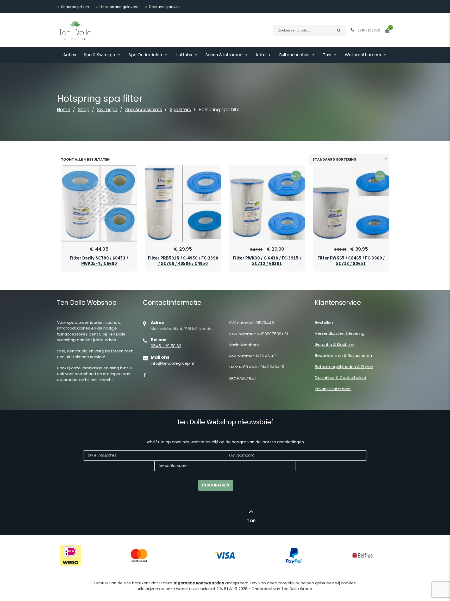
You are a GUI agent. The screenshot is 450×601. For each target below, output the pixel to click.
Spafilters (180, 109)
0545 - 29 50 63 (166, 346)
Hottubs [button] (184, 55)
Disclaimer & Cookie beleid (340, 377)
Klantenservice (338, 302)
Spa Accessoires (143, 109)
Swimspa (107, 109)
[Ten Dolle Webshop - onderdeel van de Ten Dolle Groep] (75, 30)
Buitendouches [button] (294, 55)
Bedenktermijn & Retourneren (343, 355)
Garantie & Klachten (334, 344)
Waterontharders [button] (363, 55)
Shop (83, 109)
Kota (261, 55)
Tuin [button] (327, 55)
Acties (69, 55)
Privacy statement (333, 388)
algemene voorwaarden (198, 583)
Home (63, 109)
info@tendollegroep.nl (172, 363)
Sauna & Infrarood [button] (223, 55)
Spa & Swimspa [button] (99, 55)
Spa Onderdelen (145, 55)
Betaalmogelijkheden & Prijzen (344, 366)
